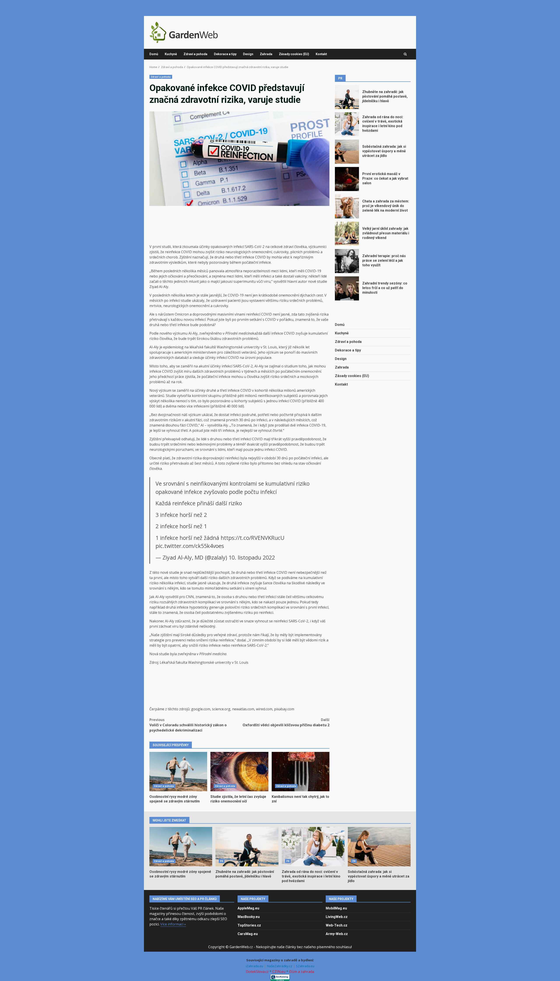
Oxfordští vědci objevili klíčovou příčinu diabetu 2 (286, 722)
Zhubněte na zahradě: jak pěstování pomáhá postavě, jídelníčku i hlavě (347, 97)
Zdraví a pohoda (195, 54)
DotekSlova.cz (257, 971)
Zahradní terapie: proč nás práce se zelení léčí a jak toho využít (347, 261)
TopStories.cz (249, 925)
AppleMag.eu (248, 908)
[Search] (405, 54)
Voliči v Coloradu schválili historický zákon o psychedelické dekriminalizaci (188, 725)
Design (248, 54)
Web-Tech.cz (336, 925)
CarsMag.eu (248, 934)
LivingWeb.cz (337, 917)
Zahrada (266, 54)
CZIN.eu (278, 971)
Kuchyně (171, 54)
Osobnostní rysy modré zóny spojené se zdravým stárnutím (178, 771)
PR (221, 861)
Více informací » (173, 924)
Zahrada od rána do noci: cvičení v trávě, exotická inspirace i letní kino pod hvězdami (347, 124)
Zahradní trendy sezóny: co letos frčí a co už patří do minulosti (347, 288)
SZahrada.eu (305, 966)
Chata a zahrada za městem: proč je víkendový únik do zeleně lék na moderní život (347, 206)
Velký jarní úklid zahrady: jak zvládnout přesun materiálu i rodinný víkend (347, 234)
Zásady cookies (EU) (294, 54)
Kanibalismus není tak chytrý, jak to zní (300, 771)
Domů (153, 54)
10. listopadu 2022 (252, 557)
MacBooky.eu (249, 917)
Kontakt (321, 54)
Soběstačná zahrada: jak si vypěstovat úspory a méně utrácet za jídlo (347, 152)
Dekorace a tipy (225, 54)
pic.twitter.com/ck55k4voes (190, 545)
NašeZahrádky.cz (280, 966)
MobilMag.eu (336, 908)
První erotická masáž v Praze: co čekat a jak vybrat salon (347, 179)
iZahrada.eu (255, 966)
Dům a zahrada (301, 971)
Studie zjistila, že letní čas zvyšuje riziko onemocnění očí (239, 771)
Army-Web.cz (337, 934)
